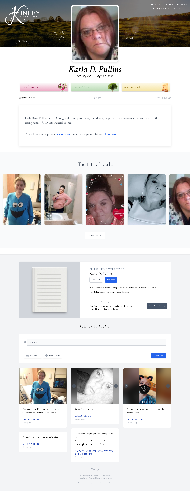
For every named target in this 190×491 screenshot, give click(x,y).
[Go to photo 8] (99, 402)
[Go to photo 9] (101, 402)
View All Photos (95, 235)
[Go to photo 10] (103, 402)
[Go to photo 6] (95, 402)
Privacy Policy (88, 478)
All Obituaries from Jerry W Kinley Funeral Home (168, 6)
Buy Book (111, 279)
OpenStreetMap (97, 483)
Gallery (95, 98)
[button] (43, 386)
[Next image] (116, 386)
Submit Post (158, 355)
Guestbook (163, 98)
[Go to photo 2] (88, 402)
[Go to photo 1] (87, 402)
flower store (111, 134)
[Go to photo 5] (94, 402)
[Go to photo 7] (97, 402)
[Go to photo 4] (92, 402)
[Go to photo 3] (90, 402)
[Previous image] (74, 386)
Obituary (27, 98)
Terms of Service (101, 478)
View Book (96, 279)
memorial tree (64, 134)
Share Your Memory (157, 306)
